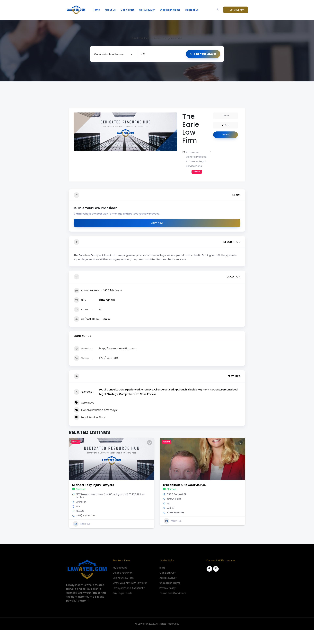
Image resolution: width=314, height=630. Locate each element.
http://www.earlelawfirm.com (118, 348)
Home (96, 9)
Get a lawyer (147, 9)
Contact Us (192, 9)
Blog (162, 567)
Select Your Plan (122, 572)
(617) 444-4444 (86, 515)
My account (120, 567)
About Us (110, 9)
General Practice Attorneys (99, 410)
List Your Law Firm (123, 577)
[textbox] (109, 54)
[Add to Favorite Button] (149, 442)
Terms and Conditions (172, 593)
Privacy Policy (167, 588)
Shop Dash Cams (170, 9)
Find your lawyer (205, 54)
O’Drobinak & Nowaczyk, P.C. (184, 485)
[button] (71, 484)
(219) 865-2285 (175, 512)
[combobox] (113, 54)
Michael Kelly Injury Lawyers (93, 485)
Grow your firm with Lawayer (130, 583)
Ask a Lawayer (167, 577)
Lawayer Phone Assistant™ (129, 588)
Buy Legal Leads (122, 593)
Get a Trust (127, 9)
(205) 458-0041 (109, 358)
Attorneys (192, 152)
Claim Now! (157, 222)
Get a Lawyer (167, 572)
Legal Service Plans (93, 417)
